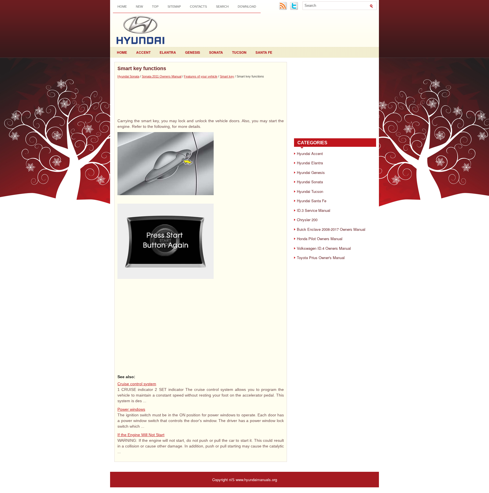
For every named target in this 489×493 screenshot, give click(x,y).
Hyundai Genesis (311, 172)
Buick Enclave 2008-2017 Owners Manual (331, 229)
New (139, 6)
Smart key (227, 76)
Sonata (216, 52)
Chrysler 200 (307, 219)
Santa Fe (264, 52)
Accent (143, 52)
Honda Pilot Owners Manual (319, 238)
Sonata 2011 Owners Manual (161, 76)
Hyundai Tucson (310, 191)
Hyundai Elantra (310, 162)
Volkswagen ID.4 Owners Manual (324, 248)
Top (155, 6)
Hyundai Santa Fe (311, 200)
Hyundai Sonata (128, 76)
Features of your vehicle (200, 76)
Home (122, 6)
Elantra (168, 52)
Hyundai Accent (310, 153)
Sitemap (174, 6)
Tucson (239, 52)
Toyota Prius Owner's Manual (321, 257)
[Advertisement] (200, 98)
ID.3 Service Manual (313, 210)
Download (247, 6)
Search (222, 6)
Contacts (198, 6)
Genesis (192, 52)
